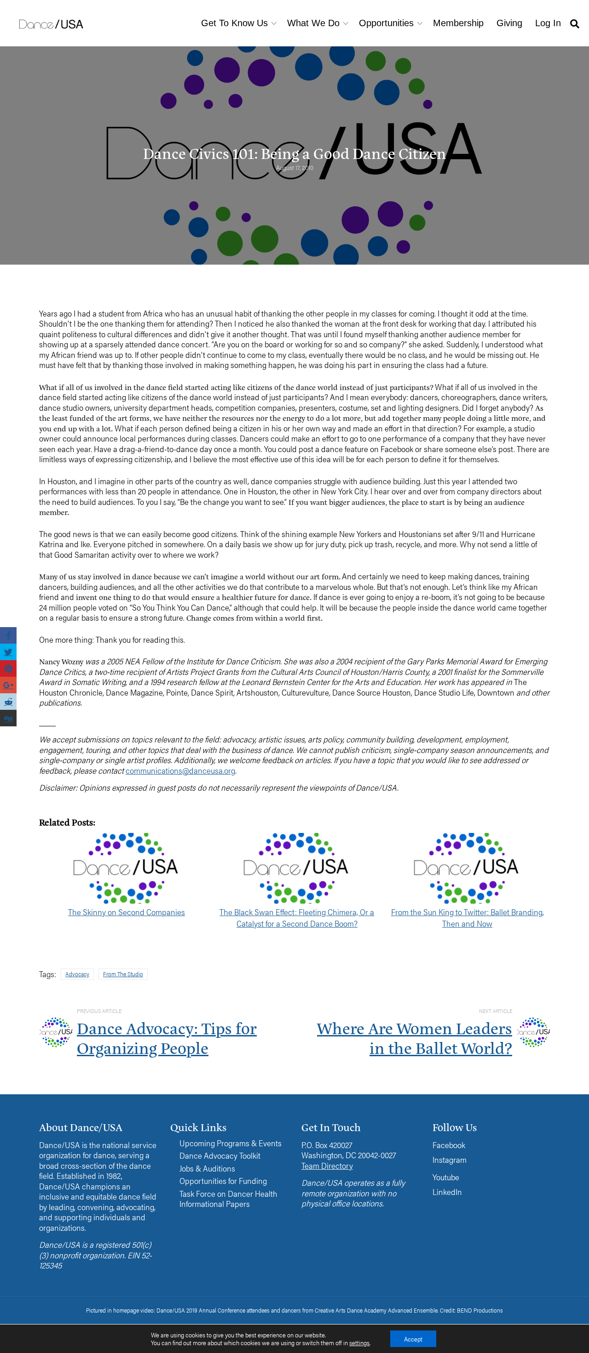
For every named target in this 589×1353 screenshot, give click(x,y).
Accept (413, 1338)
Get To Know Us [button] (234, 23)
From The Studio (123, 973)
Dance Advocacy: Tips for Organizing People (167, 1037)
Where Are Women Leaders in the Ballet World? (414, 1037)
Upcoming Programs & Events (230, 1143)
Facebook (449, 1144)
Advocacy (77, 973)
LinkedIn (447, 1191)
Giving (509, 23)
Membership (458, 23)
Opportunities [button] (386, 23)
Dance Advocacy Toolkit (219, 1155)
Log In (548, 23)
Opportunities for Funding (223, 1181)
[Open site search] (574, 23)
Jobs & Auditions (207, 1168)
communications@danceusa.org (180, 770)
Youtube (446, 1177)
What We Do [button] (313, 23)
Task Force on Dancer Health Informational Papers (228, 1199)
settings (359, 1343)
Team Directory (327, 1165)
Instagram (450, 1159)
